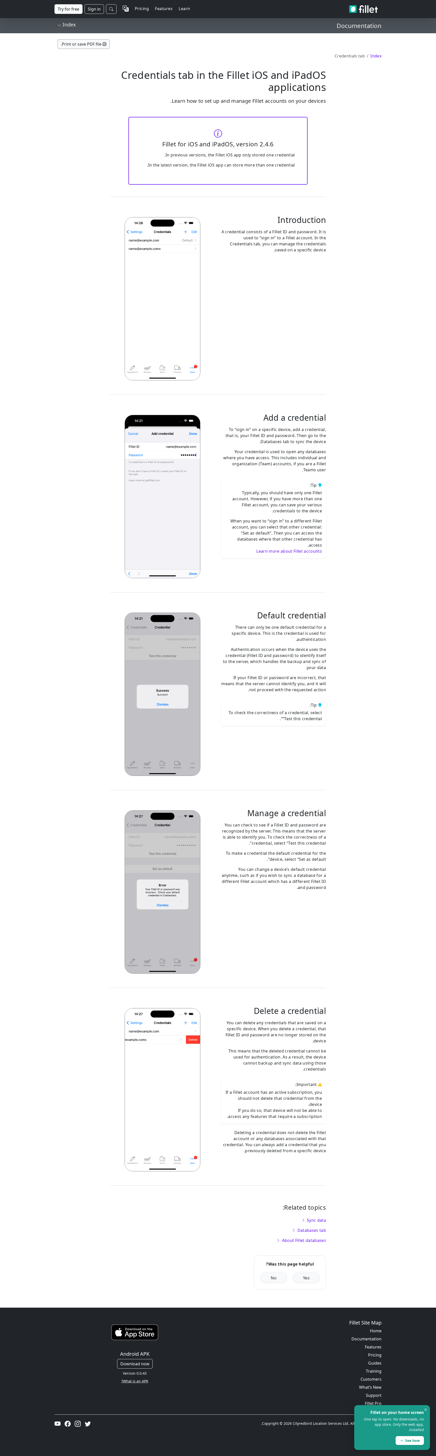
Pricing (142, 8)
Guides (375, 1363)
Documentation (366, 1339)
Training (374, 1371)
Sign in (94, 9)
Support (374, 1395)
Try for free (68, 9)
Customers (371, 1379)
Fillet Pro (373, 1403)
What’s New (370, 1387)
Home (376, 1331)
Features (373, 1347)
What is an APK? (134, 1381)
